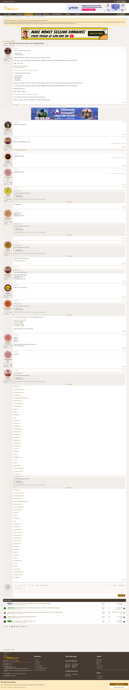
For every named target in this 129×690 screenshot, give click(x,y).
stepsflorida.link (17, 426)
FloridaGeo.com (17, 386)
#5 (124, 169)
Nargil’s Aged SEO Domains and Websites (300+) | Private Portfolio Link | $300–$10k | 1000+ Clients (37, 612)
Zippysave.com (17, 321)
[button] (115, 1)
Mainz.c (15, 462)
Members (68, 14)
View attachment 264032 (19, 67)
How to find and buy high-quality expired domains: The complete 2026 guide (31, 603)
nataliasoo (6, 45)
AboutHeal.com (17, 446)
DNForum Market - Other (40, 16)
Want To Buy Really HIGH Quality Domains (25, 616)
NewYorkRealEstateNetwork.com (21, 398)
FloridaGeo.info (17, 420)
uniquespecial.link (17, 434)
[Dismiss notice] (124, 19)
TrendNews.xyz (17, 414)
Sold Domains (38, 14)
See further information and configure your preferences (13, 687)
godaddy (9, 604)
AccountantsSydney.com (19, 389)
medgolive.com (17, 325)
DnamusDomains (119, 609)
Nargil (8, 613)
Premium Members (57, 14)
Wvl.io (15, 417)
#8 (124, 242)
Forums (10, 14)
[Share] (123, 48)
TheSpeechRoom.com (18, 471)
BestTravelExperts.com (19, 392)
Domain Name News (21, 604)
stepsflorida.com (17, 437)
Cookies (6, 653)
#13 (124, 351)
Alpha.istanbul (17, 465)
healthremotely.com (18, 320)
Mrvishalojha (9, 622)
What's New (46, 14)
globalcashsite (10, 609)
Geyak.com (16, 409)
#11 (124, 300)
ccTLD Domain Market (26, 16)
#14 (124, 370)
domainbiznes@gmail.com (19, 260)
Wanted (33, 16)
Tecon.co (16, 460)
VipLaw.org (16, 448)
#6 (124, 188)
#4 (124, 153)
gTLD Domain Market (17, 16)
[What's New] (118, 14)
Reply (124, 102)
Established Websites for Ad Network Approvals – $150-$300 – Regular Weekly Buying (37, 607)
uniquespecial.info (18, 431)
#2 (124, 122)
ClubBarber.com (17, 443)
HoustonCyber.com (18, 406)
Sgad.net (15, 454)
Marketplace (29, 14)
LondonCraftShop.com (19, 403)
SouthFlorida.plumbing (18, 468)
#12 (124, 334)
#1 (124, 48)
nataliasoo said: (18, 190)
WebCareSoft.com (18, 400)
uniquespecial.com (18, 429)
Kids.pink (15, 412)
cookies (10, 684)
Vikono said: (17, 269)
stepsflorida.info (17, 440)
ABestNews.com (17, 395)
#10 (124, 285)
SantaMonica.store (18, 457)
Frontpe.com (16, 323)
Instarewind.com (17, 324)
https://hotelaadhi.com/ (23, 66)
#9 (124, 267)
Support (78, 14)
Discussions (20, 14)
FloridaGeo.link (17, 423)
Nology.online (16, 451)
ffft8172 (120, 617)
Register (74, 23)
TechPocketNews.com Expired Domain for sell (23, 621)
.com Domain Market (8, 16)
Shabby (121, 604)
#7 (124, 210)
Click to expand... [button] (69, 201)
